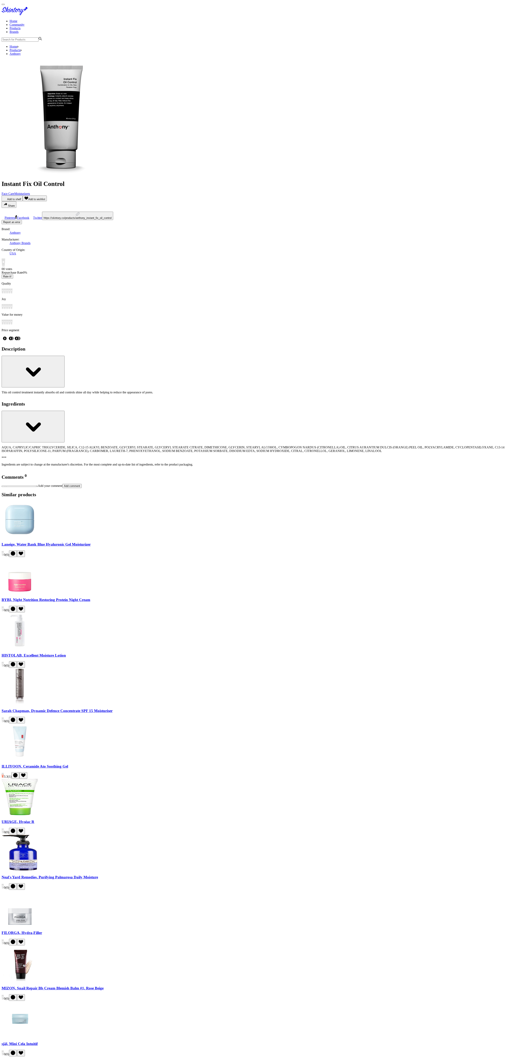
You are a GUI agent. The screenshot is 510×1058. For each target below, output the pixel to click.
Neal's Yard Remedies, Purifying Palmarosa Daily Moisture (50, 877)
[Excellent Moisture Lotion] (20, 647)
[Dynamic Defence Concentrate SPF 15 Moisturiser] (20, 703)
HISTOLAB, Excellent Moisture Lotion (34, 655)
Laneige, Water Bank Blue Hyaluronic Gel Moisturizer (46, 544)
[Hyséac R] (20, 814)
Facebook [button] (23, 217)
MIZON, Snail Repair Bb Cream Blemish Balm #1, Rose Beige (53, 988)
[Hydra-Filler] (20, 925)
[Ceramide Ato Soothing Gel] (20, 758)
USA (13, 253)
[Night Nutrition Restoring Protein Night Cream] (20, 592)
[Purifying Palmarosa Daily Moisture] (20, 869)
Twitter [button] (37, 217)
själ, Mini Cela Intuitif (20, 1044)
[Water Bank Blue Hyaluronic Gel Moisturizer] (20, 536)
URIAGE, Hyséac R (18, 822)
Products (15, 28)
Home (13, 21)
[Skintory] (15, 14)
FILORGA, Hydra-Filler (22, 933)
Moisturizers (22, 193)
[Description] (33, 371)
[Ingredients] (33, 426)
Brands (14, 31)
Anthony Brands (20, 243)
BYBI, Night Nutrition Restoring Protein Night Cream (46, 600)
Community (17, 24)
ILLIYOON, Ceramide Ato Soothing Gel (35, 766)
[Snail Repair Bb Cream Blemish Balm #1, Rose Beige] (20, 980)
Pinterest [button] (10, 217)
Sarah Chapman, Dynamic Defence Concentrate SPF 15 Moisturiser (57, 711)
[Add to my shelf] (13, 553)
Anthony (15, 53)
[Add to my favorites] (21, 553)
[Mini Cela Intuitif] (20, 1036)
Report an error (11, 222)
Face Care (8, 193)
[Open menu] (3, 4)
